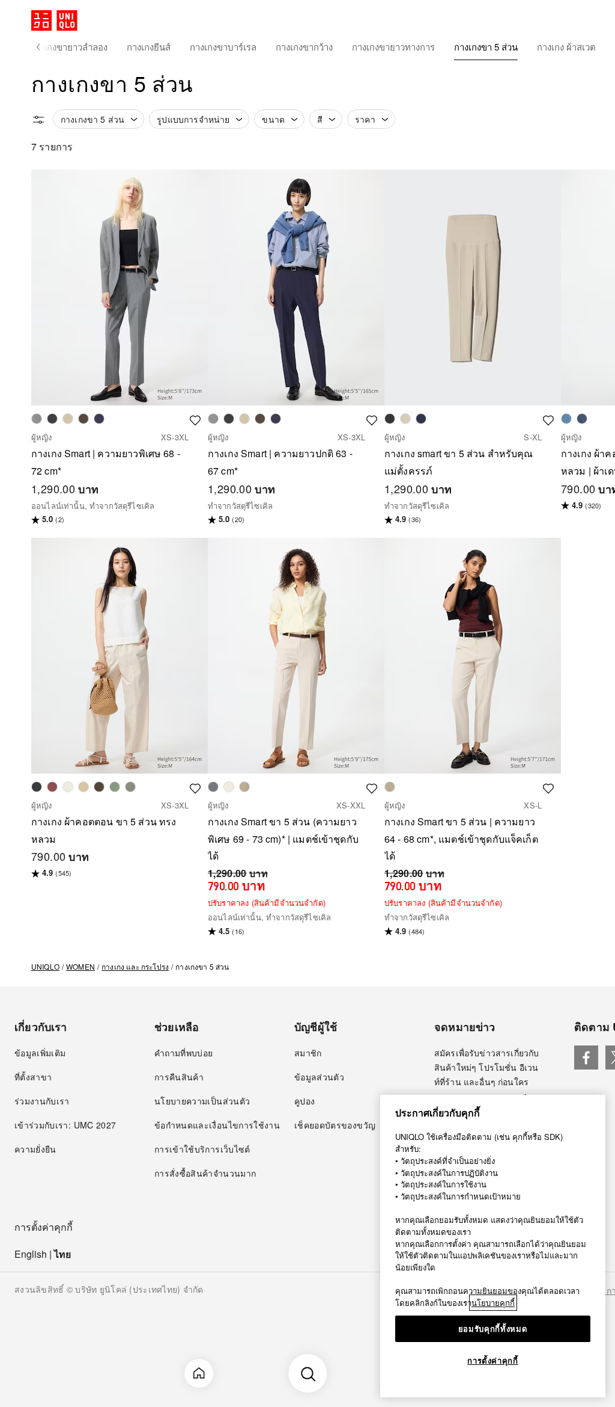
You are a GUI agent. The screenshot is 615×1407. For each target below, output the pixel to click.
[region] (492, 1246)
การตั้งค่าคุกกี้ (43, 1227)
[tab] (68, 47)
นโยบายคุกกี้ (493, 1302)
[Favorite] (195, 418)
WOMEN (80, 966)
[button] (38, 47)
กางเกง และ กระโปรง (135, 966)
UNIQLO (45, 966)
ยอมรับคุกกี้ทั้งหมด (493, 1328)
